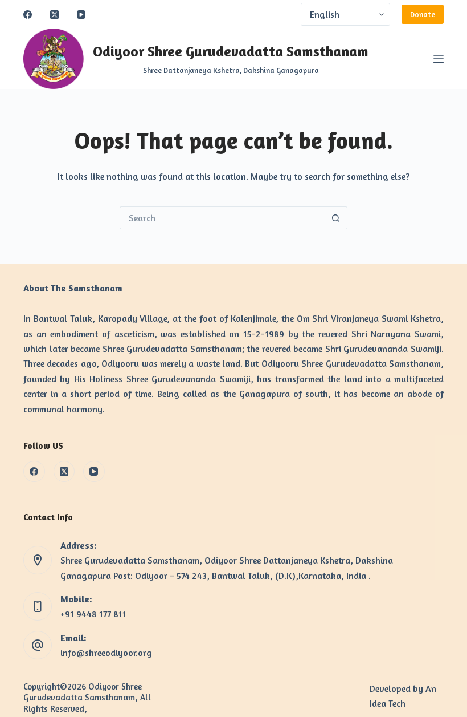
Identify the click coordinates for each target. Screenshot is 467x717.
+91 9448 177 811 (93, 613)
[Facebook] (27, 14)
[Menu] (438, 59)
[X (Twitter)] (54, 14)
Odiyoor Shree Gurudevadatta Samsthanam (230, 51)
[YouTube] (81, 14)
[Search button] (336, 217)
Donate (422, 14)
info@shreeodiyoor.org (106, 652)
